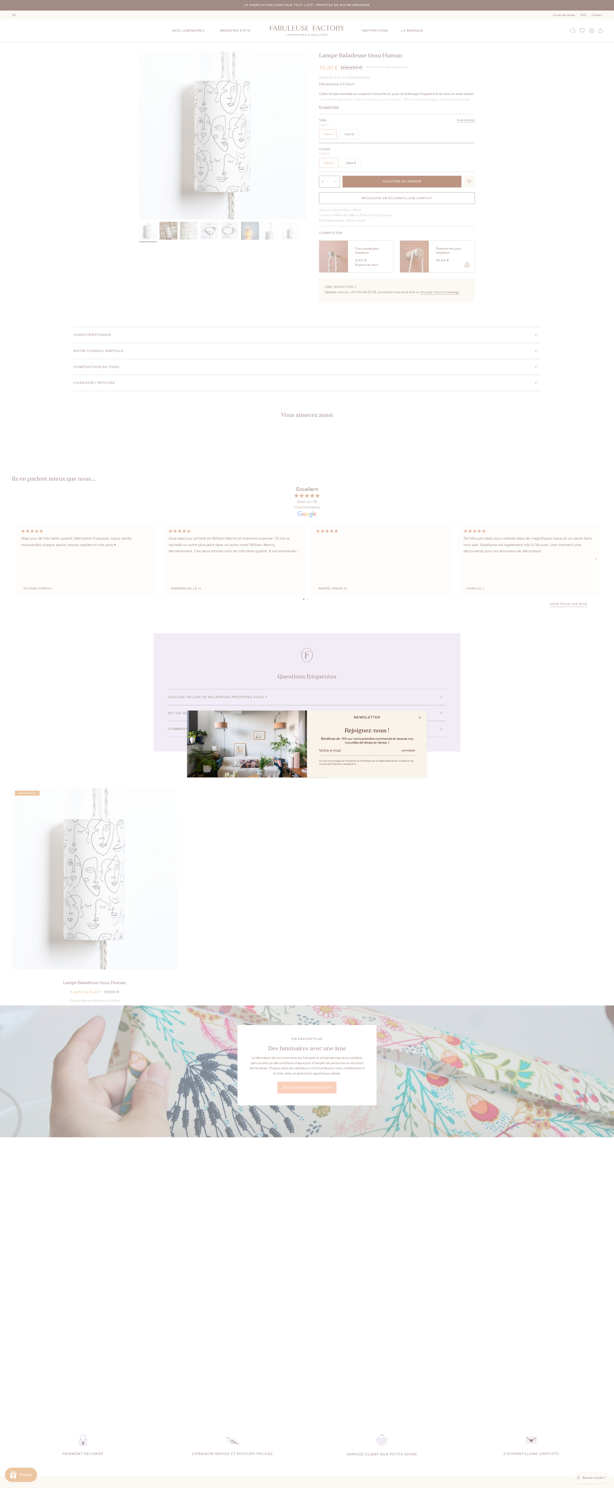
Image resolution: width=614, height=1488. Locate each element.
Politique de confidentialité (376, 760)
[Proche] (419, 717)
